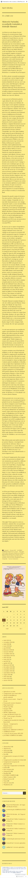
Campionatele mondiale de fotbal (13, 760)
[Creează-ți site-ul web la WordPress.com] (14, 1)
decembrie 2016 (8, 667)
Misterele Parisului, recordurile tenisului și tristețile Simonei (12, 24)
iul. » (21, 628)
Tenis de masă (8, 782)
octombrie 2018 (8, 642)
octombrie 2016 (8, 671)
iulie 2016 (6, 676)
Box (5, 754)
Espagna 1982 (7, 708)
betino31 (6, 550)
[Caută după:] (12, 793)
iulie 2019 (6, 640)
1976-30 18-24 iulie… (12, 814)
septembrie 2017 (8, 655)
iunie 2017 (7, 659)
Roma (17, 554)
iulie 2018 (6, 644)
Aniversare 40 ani (20, 838)
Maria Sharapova (10, 553)
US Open (12, 557)
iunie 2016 (7, 678)
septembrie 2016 (8, 672)
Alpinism (6, 748)
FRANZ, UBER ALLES (10, 712)
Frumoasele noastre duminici (12, 703)
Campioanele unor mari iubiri (12, 693)
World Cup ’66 (8, 718)
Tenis (16, 551)
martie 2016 (7, 680)
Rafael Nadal (5, 554)
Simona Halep (10, 556)
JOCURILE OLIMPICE (10, 775)
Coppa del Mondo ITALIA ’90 (12, 714)
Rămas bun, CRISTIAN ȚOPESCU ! (13, 729)
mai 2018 (6, 648)
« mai (6, 628)
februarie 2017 (8, 665)
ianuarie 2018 (8, 651)
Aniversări (7, 750)
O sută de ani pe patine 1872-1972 (13, 733)
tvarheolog (9, 809)
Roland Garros (11, 551)
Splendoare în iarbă (9, 691)
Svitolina (4, 557)
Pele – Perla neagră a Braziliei (12, 716)
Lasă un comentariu (13, 558)
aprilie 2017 (7, 663)
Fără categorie (8, 769)
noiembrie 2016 (8, 669)
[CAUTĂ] (24, 793)
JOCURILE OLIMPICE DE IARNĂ (13, 735)
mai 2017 (6, 661)
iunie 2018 (7, 646)
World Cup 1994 (8, 707)
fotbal (5, 767)
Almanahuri (7, 746)
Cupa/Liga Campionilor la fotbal (13, 765)
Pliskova (22, 553)
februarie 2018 (8, 650)
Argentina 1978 (8, 710)
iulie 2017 (6, 657)
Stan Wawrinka (17, 556)
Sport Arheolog (7, 8)
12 (3, 620)
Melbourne (17, 553)
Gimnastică (7, 771)
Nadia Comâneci (8, 777)
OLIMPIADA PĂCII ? (9, 731)
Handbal (6, 773)
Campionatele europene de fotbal (14, 756)
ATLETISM (7, 752)
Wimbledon (18, 557)
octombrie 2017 (8, 653)
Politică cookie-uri (17, 872)
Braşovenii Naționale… (13, 804)
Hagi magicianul (8, 705)
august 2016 (7, 674)
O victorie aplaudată (19, 843)
